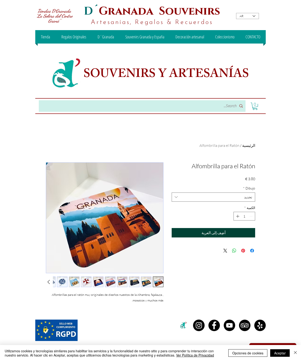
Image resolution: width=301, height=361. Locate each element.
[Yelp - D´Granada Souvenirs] (260, 325)
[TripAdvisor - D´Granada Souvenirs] (244, 325)
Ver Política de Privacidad (195, 355)
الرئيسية (248, 145)
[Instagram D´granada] (199, 325)
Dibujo (249, 188)
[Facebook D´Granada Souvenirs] (214, 325)
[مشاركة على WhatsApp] (234, 250)
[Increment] (237, 216)
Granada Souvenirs (159, 11)
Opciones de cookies (247, 353)
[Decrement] (251, 216)
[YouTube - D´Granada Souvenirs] (229, 325)
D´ (91, 11)
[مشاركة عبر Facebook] (252, 250)
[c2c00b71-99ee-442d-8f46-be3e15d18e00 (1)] (183, 325)
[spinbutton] (244, 216)
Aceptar (280, 353)
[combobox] (213, 197)
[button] (255, 106)
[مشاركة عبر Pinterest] (243, 250)
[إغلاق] (295, 353)
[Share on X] (225, 250)
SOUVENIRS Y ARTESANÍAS (167, 75)
